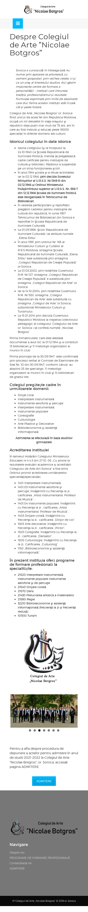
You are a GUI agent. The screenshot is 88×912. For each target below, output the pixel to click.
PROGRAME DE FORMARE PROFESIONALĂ (40, 857)
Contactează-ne (21, 863)
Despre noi (17, 852)
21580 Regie (26, 599)
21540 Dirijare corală (32, 587)
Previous (16, 710)
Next (71, 710)
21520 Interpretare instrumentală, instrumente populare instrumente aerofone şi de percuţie (42, 579)
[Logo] (44, 9)
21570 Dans (26, 591)
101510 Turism (27, 615)
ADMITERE (44, 781)
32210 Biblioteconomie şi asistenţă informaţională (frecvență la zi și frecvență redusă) (47, 607)
